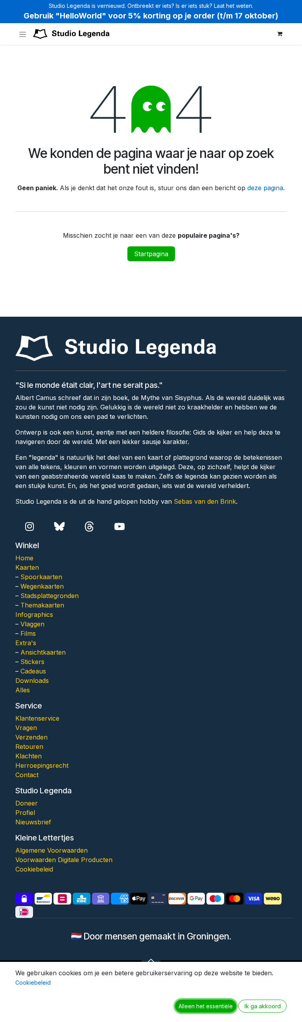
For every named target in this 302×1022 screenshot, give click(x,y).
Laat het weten (233, 5)
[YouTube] (119, 526)
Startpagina (151, 254)
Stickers (32, 662)
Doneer (26, 803)
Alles (22, 690)
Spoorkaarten (41, 577)
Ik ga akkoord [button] (263, 1006)
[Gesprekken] (89, 526)
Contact (27, 775)
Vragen (26, 728)
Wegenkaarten (42, 586)
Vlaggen (32, 624)
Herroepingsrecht (41, 765)
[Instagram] (29, 526)
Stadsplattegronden (49, 596)
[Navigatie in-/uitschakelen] (22, 34)
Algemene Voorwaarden (51, 850)
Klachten (28, 756)
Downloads (32, 680)
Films (28, 633)
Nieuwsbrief (33, 822)
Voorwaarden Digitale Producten (63, 860)
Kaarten (27, 567)
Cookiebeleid (34, 869)
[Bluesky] (59, 526)
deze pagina (265, 188)
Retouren (29, 746)
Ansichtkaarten (43, 652)
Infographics (34, 614)
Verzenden (31, 737)
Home (24, 558)
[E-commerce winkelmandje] (280, 34)
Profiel (25, 812)
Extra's (25, 643)
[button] (151, 960)
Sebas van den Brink (205, 501)
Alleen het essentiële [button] (206, 1006)
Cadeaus (33, 671)
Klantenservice (37, 718)
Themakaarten (42, 605)
